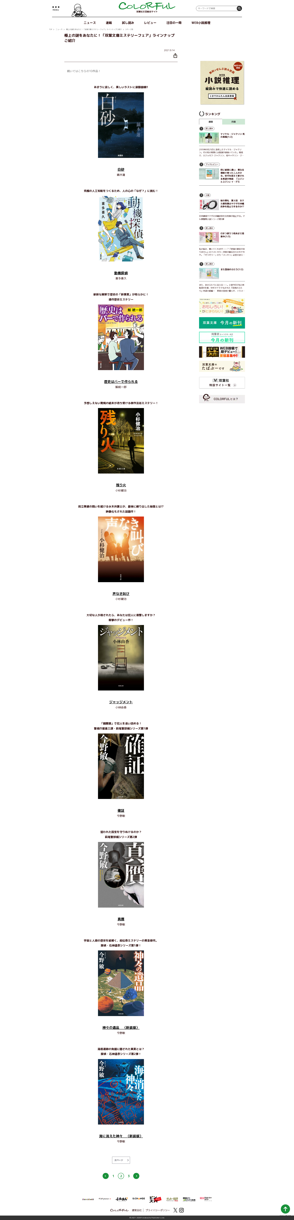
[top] (147, 6)
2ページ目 (129, 29)
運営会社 (137, 1210)
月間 (233, 121)
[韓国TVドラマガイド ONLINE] (206, 1198)
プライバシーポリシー (157, 1210)
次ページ (118, 1160)
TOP (50, 29)
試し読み (128, 23)
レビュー (150, 23)
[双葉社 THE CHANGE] (138, 1199)
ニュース (90, 23)
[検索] (239, 8)
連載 (109, 23)
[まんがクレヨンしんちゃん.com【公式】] (88, 1199)
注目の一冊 (174, 23)
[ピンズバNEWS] (155, 1197)
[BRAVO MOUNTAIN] (189, 1199)
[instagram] (181, 1210)
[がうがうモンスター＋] (105, 1199)
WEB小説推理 (201, 23)
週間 (211, 121)
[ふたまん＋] (122, 1199)
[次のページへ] (136, 1176)
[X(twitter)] (175, 1210)
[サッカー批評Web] (172, 1199)
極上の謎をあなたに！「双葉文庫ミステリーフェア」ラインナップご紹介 (94, 29)
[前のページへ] (106, 1176)
